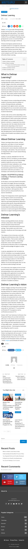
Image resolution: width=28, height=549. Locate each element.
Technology (3, 520)
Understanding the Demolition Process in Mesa (13, 453)
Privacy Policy (13, 540)
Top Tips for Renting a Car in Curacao (11, 460)
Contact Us (21, 540)
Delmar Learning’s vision (8, 69)
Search (3, 438)
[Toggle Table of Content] (23, 59)
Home (7, 540)
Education (4, 11)
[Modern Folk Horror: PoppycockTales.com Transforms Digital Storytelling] (8, 397)
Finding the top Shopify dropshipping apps (12, 458)
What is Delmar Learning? (9, 61)
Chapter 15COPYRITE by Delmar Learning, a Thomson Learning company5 (16, 65)
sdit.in (17, 546)
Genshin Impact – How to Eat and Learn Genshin (20, 378)
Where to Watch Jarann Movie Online (11, 451)
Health (2, 529)
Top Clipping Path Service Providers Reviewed (13, 456)
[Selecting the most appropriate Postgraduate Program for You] (8, 414)
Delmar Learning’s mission (9, 67)
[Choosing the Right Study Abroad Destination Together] (20, 397)
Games (2, 517)
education (7, 343)
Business (3, 526)
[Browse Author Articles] (14, 360)
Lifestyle (3, 533)
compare (7, 340)
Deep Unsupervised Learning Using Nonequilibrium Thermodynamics (7, 379)
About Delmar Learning (8, 63)
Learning (7, 29)
